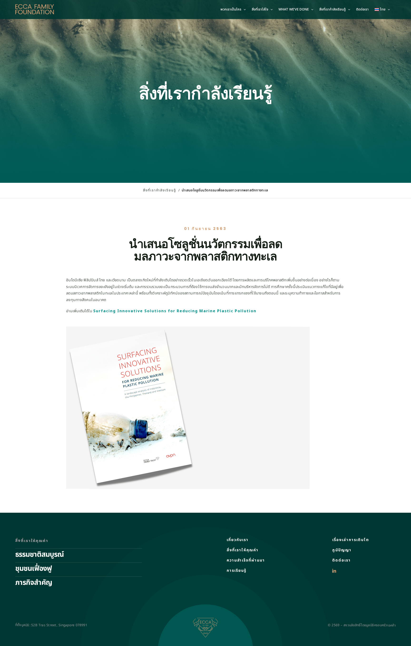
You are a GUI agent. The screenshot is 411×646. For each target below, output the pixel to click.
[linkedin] (334, 571)
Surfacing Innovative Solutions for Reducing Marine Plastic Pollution (174, 311)
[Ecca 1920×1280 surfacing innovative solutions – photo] (188, 328)
